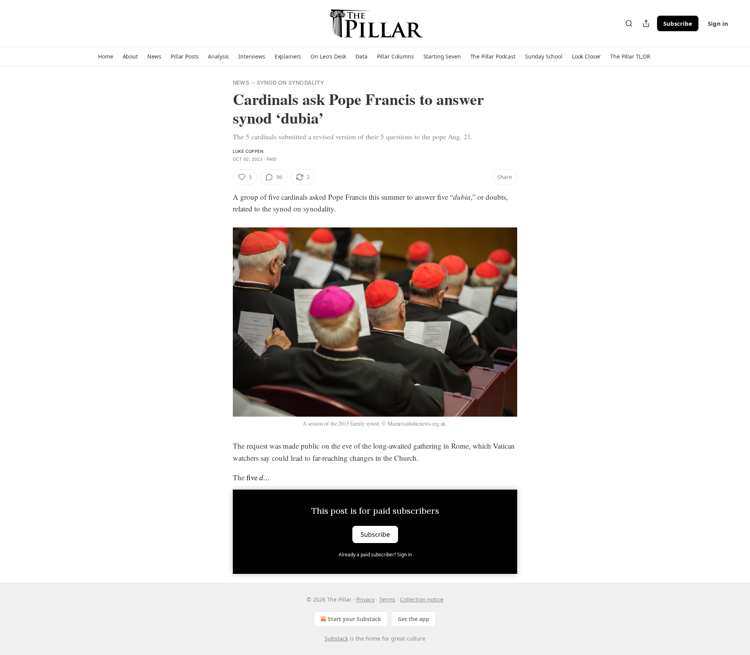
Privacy (365, 599)
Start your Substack (354, 619)
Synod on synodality (290, 82)
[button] (105, 56)
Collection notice (421, 599)
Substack (336, 638)
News (241, 82)
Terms (387, 599)
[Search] (629, 23)
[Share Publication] (646, 23)
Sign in (718, 23)
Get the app (413, 619)
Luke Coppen (248, 151)
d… (264, 477)
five (252, 477)
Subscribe (677, 23)
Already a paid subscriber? (375, 554)
